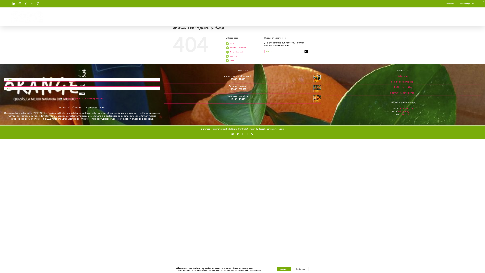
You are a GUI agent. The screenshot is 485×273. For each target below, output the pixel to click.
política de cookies (253, 270)
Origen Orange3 (236, 52)
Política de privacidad (403, 82)
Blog (232, 60)
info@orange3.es (467, 4)
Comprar (233, 56)
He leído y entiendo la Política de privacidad (83, 99)
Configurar (300, 269)
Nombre (82, 76)
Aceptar (283, 269)
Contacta (405, 114)
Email (82, 85)
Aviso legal (403, 76)
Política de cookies (403, 87)
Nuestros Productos (238, 48)
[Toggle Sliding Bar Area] (482, 2)
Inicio (232, 43)
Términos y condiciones (403, 93)
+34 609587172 (406, 109)
